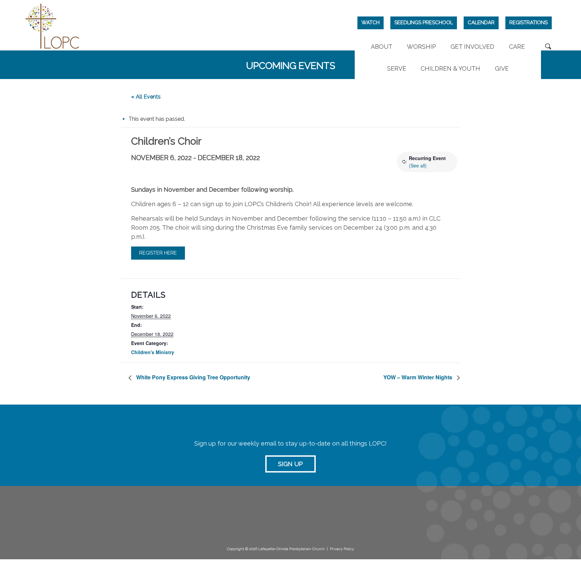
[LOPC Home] (52, 25)
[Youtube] (500, 515)
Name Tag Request (370, 519)
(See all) (418, 165)
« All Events (146, 96)
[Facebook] (457, 515)
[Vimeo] (486, 515)
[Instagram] (471, 515)
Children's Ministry (152, 352)
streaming (278, 511)
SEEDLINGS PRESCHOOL (423, 23)
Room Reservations (370, 512)
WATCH (370, 23)
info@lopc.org (84, 537)
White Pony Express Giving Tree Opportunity (192, 377)
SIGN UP (290, 463)
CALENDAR (481, 23)
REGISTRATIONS (528, 23)
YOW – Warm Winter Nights (418, 377)
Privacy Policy (342, 549)
